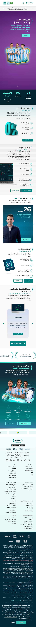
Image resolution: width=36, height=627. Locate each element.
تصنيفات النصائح (12, 475)
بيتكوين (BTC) (29, 466)
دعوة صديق (30, 503)
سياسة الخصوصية (28, 523)
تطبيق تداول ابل (12, 510)
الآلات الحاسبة (12, 477)
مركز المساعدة (29, 482)
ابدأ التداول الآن (27, 139)
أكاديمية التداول (12, 470)
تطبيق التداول (12, 503)
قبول (21, 622)
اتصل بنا (14, 523)
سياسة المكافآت (28, 528)
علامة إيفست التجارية (10, 517)
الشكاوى (31, 490)
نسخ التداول (18, 280)
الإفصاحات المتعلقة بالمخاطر (16, 600)
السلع (14, 494)
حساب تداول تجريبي (11, 482)
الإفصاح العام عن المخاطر (26, 524)
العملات (14, 496)
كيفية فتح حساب (28, 486)
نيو (32, 475)
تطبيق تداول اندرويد (11, 512)
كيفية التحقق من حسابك (26, 488)
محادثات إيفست (29, 510)
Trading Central (18, 333)
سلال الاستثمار (12, 487)
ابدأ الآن (25, 35)
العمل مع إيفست (12, 521)
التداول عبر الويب (11, 505)
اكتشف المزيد (11, 423)
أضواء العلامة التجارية (10, 519)
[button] (4, 3)
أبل (32, 474)
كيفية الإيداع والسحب (27, 484)
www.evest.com (12, 588)
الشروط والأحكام (28, 526)
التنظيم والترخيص (28, 521)
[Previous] (32, 323)
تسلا (32, 472)
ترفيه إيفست (29, 508)
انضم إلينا (26, 240)
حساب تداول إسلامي (11, 489)
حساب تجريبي (15, 190)
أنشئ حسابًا (28, 280)
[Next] (3, 323)
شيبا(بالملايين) (29, 470)
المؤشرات (13, 498)
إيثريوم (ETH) (29, 468)
